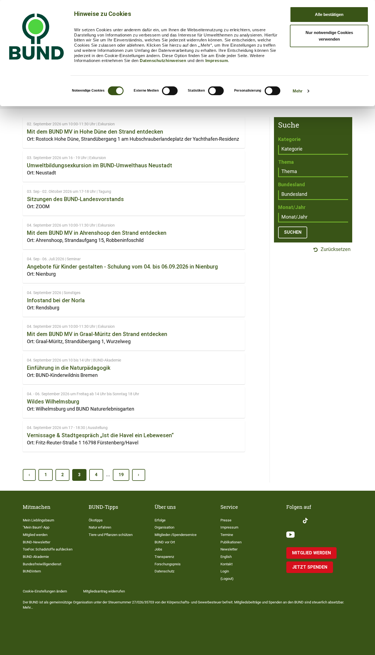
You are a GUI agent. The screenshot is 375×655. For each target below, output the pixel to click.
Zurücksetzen (335, 249)
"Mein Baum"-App (36, 527)
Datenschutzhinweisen (163, 60)
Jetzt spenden (309, 567)
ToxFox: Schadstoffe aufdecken (47, 549)
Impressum (216, 60)
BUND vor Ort (165, 542)
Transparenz (164, 557)
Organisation (164, 527)
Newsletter (228, 549)
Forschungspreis (168, 564)
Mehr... (28, 607)
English (226, 557)
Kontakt (226, 564)
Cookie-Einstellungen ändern (45, 591)
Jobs (158, 549)
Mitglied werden (35, 535)
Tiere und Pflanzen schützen (111, 535)
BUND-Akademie (36, 557)
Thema (286, 162)
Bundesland (291, 184)
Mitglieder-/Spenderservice (176, 535)
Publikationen (231, 542)
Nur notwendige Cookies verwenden (329, 35)
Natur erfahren (100, 527)
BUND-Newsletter (36, 542)
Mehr (298, 91)
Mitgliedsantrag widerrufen (104, 591)
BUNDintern (32, 571)
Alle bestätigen (329, 14)
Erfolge (160, 520)
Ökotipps (96, 520)
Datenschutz (164, 571)
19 (121, 474)
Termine (226, 535)
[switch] (170, 90)
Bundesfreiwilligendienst (42, 564)
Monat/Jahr (292, 207)
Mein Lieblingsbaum (38, 520)
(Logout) (227, 579)
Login (224, 571)
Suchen (292, 232)
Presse (225, 520)
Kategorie (289, 139)
